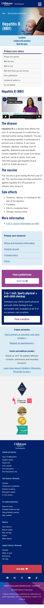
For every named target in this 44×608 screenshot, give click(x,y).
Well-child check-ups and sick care (17, 13)
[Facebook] (7, 578)
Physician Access (7, 506)
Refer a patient (7, 515)
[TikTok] (37, 578)
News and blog (7, 532)
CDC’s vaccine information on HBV (22, 223)
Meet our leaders (7, 530)
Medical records (11, 249)
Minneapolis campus (8, 492)
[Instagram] (22, 578)
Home (3, 13)
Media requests (7, 538)
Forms (7, 261)
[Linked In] (15, 578)
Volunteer (5, 550)
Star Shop (5, 559)
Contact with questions (22, 40)
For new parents (9, 85)
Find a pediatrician (10, 75)
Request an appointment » (22, 343)
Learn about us (7, 527)
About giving (6, 556)
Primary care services (11, 56)
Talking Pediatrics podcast (10, 512)
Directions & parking (8, 489)
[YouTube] (29, 578)
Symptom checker (7, 460)
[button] (40, 4)
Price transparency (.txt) (9, 471)
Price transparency (8, 468)
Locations (22, 37)
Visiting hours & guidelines (10, 486)
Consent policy (11, 255)
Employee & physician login (11, 509)
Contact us (36, 586)
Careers (4, 535)
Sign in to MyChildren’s (9, 457)
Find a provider (7, 466)
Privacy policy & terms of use (20, 586)
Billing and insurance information (19, 243)
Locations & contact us (12, 80)
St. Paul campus (7, 495)
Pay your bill (6, 463)
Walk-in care (8, 66)
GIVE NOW (20, 569)
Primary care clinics (14, 51)
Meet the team (22, 44)
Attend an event (7, 553)
